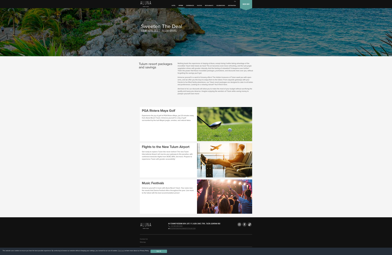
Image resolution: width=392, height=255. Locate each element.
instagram (239, 224)
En (235, 1)
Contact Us (144, 239)
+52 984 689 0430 (176, 226)
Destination (232, 5)
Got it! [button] (159, 251)
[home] (145, 4)
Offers (181, 5)
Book (246, 4)
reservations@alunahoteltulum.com (183, 228)
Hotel (173, 5)
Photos (199, 5)
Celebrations (220, 5)
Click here (121, 250)
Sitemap (143, 242)
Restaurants (209, 5)
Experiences (190, 5)
